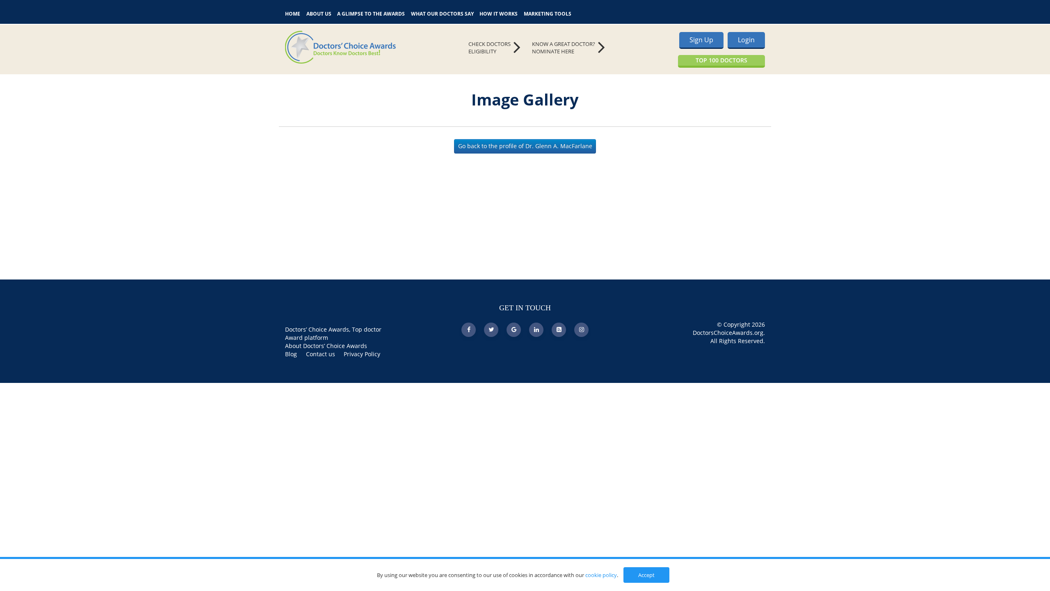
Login (746, 39)
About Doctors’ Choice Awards (326, 346)
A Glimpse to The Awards (371, 13)
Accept (646, 575)
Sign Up (701, 39)
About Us (318, 13)
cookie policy (601, 575)
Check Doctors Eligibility (489, 47)
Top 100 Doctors (721, 60)
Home (292, 13)
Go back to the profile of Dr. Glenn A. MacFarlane (525, 146)
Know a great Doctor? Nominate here (563, 47)
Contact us (320, 354)
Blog (291, 354)
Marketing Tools (547, 13)
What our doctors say (442, 13)
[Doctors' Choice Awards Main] (361, 47)
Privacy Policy (362, 354)
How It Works (498, 13)
